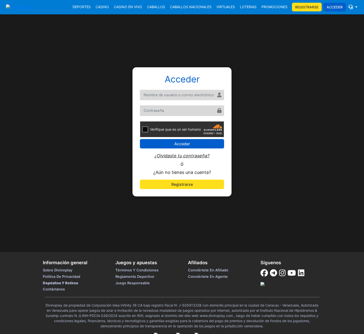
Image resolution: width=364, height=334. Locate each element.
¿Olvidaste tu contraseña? (182, 155)
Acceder (335, 7)
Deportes (82, 7)
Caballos (156, 7)
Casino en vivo (128, 7)
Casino (102, 7)
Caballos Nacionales (190, 7)
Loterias (248, 7)
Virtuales (225, 7)
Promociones (274, 7)
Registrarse (306, 7)
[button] (353, 7)
